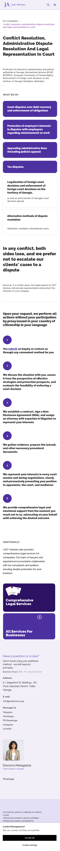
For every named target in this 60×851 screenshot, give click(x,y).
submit (12, 348)
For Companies (10, 21)
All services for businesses (19, 633)
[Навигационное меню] (54, 4)
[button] (48, 4)
